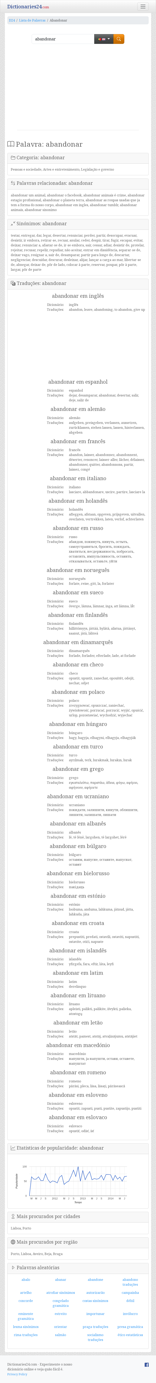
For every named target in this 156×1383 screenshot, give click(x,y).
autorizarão (95, 1292)
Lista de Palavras (32, 20)
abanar (60, 1279)
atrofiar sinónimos (60, 1292)
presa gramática (130, 1327)
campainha (130, 1292)
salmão (60, 1335)
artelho (25, 1292)
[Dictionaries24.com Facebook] (147, 1364)
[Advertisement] (78, 88)
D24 (12, 20)
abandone (95, 1279)
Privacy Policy (17, 1374)
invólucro (130, 1314)
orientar (60, 1327)
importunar (95, 1314)
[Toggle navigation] (143, 6)
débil (130, 1301)
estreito (61, 1314)
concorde (25, 1301)
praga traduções (95, 1327)
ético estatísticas (130, 1335)
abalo (26, 1279)
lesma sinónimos (26, 1327)
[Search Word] (118, 39)
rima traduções (26, 1335)
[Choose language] (104, 39)
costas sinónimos (95, 1301)
